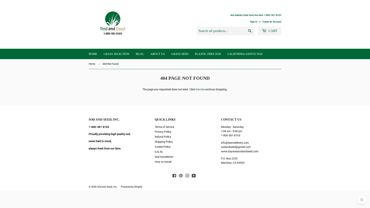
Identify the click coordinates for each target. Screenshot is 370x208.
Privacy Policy (163, 131)
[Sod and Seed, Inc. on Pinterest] (181, 176)
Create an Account (271, 21)
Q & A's (159, 151)
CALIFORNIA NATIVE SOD (244, 53)
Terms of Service (164, 126)
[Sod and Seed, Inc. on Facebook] (174, 176)
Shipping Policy (164, 141)
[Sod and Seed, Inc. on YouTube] (194, 176)
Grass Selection (116, 53)
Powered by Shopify (131, 186)
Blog (140, 53)
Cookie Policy (163, 146)
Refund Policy (163, 136)
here (198, 89)
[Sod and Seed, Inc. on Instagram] (187, 176)
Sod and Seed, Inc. (107, 186)
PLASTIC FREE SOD (208, 53)
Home (93, 53)
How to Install (163, 161)
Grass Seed (179, 53)
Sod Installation (164, 156)
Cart (272, 31)
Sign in (253, 21)
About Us (157, 53)
